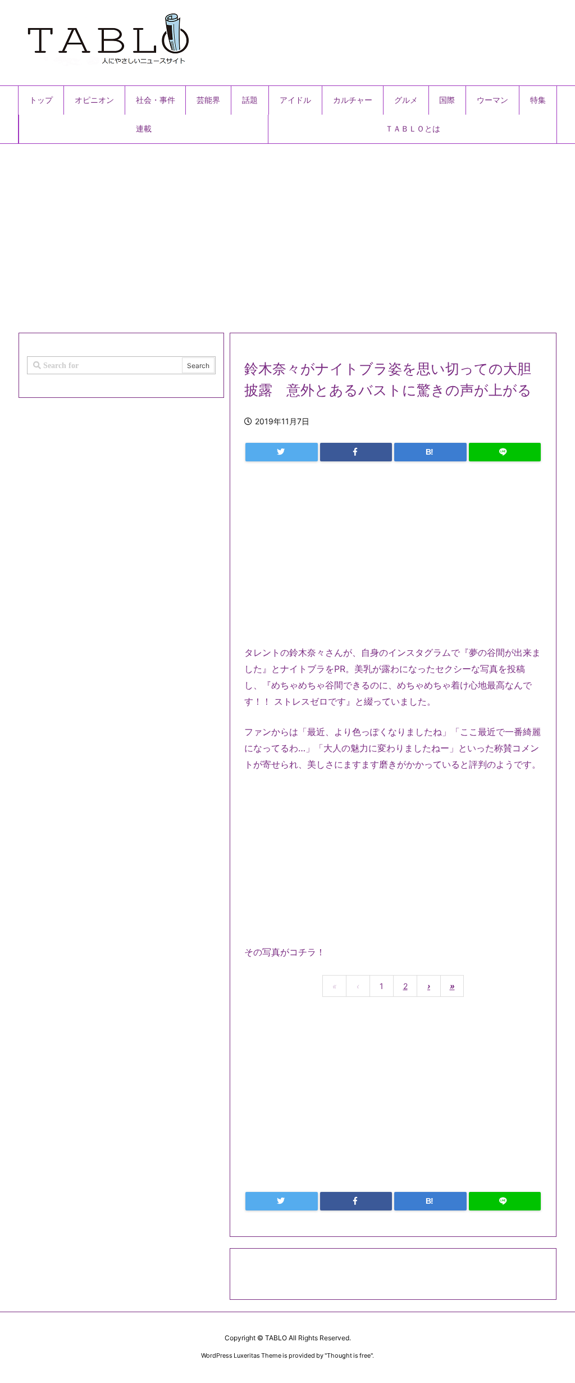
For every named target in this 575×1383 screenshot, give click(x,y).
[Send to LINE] (505, 452)
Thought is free (349, 1355)
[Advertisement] (287, 233)
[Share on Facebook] (356, 452)
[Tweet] (281, 452)
